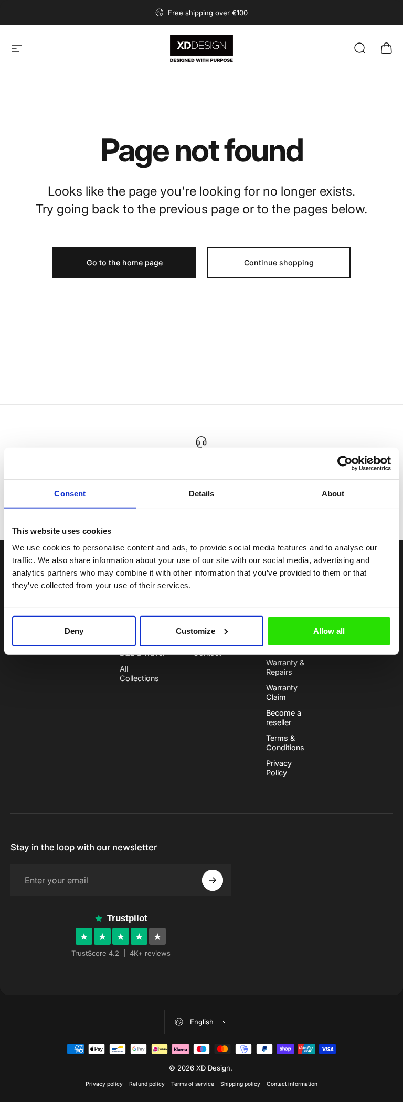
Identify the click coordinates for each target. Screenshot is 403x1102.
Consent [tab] (70, 493)
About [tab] (333, 493)
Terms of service (192, 1084)
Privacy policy (104, 1084)
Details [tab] (202, 493)
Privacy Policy (279, 768)
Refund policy (147, 1084)
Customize (195, 630)
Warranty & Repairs (285, 667)
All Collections (139, 673)
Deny (74, 630)
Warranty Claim (282, 692)
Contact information (292, 1084)
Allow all (329, 630)
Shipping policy (240, 1084)
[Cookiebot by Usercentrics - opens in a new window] (345, 463)
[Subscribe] (212, 880)
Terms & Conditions (285, 742)
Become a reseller (283, 717)
